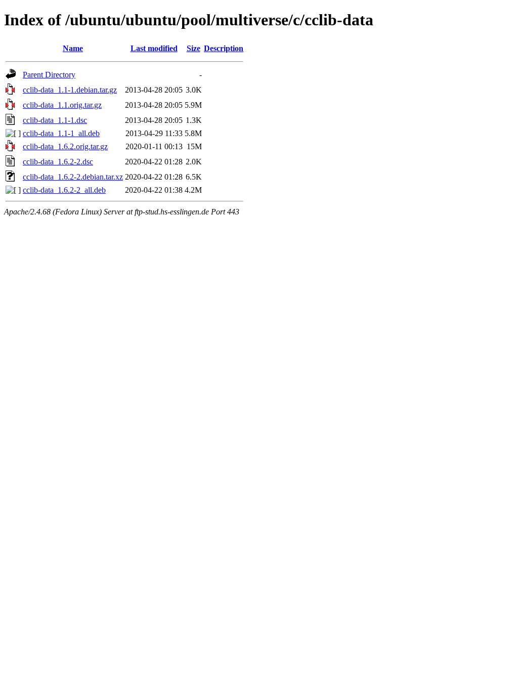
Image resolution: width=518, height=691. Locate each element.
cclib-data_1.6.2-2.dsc (58, 161)
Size (193, 48)
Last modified (154, 48)
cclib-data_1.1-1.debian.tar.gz (70, 89)
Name (73, 48)
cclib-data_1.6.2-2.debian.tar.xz (73, 176)
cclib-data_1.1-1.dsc (55, 120)
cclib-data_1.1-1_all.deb (61, 133)
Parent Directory (49, 74)
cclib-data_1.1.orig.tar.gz (62, 105)
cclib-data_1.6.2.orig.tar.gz (65, 146)
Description (223, 48)
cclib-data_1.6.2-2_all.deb (64, 190)
